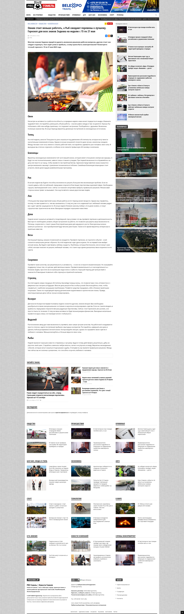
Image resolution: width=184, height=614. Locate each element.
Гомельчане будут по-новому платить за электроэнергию (131, 149)
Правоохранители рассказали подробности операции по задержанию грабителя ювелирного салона (142, 78)
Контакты (120, 598)
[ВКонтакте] (106, 36)
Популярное (122, 126)
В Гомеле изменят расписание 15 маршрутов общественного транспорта (133, 174)
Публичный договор (77, 605)
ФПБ (30, 38)
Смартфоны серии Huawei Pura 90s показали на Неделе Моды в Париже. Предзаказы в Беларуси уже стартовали (58, 469)
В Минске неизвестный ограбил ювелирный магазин (138, 116)
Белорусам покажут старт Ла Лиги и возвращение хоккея (58, 519)
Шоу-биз (92, 15)
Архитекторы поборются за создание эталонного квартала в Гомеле (134, 249)
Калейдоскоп (53, 23)
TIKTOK (115, 612)
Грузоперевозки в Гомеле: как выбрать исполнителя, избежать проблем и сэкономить (102, 558)
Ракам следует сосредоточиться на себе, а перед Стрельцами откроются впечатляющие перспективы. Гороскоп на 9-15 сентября (46, 395)
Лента (28, 15)
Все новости (32, 23)
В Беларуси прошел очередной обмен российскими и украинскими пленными (60, 19)
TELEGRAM (101, 612)
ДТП (84, 15)
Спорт (112, 15)
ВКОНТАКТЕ (74, 612)
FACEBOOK (94, 612)
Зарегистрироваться (123, 584)
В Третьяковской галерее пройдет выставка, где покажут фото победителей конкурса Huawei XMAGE (102, 544)
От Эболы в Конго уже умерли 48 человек (145, 505)
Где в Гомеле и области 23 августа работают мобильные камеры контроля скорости (141, 107)
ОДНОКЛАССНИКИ (84, 612)
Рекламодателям (122, 595)
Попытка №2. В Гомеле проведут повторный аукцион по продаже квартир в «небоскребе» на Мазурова (136, 199)
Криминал (76, 15)
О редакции (120, 591)
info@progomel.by (76, 586)
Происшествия (64, 15)
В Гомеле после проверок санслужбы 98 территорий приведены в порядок (140, 48)
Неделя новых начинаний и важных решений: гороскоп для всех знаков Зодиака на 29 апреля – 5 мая (97, 379)
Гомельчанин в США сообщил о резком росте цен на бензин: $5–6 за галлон (58, 543)
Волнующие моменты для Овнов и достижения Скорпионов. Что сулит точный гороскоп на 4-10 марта (96, 390)
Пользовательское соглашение (96, 605)
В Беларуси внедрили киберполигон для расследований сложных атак (101, 520)
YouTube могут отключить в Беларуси (58, 556)
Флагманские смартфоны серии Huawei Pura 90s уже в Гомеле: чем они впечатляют (103, 506)
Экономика (102, 15)
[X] (111, 36)
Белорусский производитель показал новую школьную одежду (58, 482)
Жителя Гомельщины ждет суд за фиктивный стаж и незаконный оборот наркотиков (140, 58)
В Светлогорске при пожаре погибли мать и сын (141, 28)
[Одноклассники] (109, 36)
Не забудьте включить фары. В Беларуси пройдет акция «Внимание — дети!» (124, 19)
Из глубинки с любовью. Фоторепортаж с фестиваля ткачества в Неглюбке (141, 96)
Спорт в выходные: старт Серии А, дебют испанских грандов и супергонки (58, 505)
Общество (52, 15)
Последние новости (121, 24)
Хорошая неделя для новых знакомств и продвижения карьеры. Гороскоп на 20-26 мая (97, 369)
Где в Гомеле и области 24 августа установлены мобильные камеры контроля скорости (139, 87)
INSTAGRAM (108, 612)
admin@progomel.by (98, 595)
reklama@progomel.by (90, 591)
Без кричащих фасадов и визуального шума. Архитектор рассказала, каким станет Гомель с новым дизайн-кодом (136, 223)
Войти (119, 588)
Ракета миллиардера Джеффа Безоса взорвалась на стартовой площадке (147, 519)
